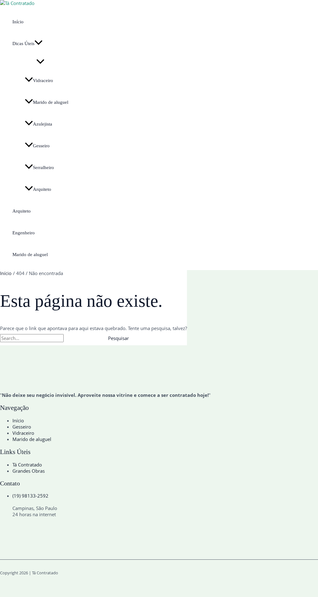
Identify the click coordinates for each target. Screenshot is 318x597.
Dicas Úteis (23, 43)
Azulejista (42, 124)
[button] (38, 43)
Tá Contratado (27, 465)
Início (18, 21)
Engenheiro (23, 232)
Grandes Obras (28, 471)
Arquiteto (42, 189)
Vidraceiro (43, 80)
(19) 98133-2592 (30, 496)
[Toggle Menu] (40, 62)
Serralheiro (43, 167)
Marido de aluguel (50, 102)
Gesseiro (41, 145)
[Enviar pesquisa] (79, 338)
